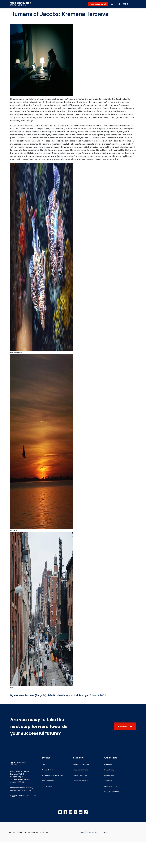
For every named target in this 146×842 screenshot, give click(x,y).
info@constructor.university (21, 787)
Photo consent (47, 781)
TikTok (86, 812)
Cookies (104, 832)
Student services (80, 775)
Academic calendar (81, 764)
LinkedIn (81, 812)
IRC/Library (109, 770)
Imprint (45, 764)
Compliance (47, 786)
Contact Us (118, 4)
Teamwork (108, 781)
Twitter (76, 812)
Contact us (122, 726)
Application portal (98, 4)
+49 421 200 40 (17, 782)
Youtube (60, 812)
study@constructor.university (22, 790)
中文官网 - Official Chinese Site (23, 796)
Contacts (108, 764)
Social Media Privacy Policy (53, 775)
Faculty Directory (111, 792)
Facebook (65, 812)
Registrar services (80, 770)
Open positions (110, 786)
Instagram (70, 812)
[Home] (22, 4)
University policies (80, 781)
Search (112, 4)
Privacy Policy (47, 770)
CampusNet (109, 775)
